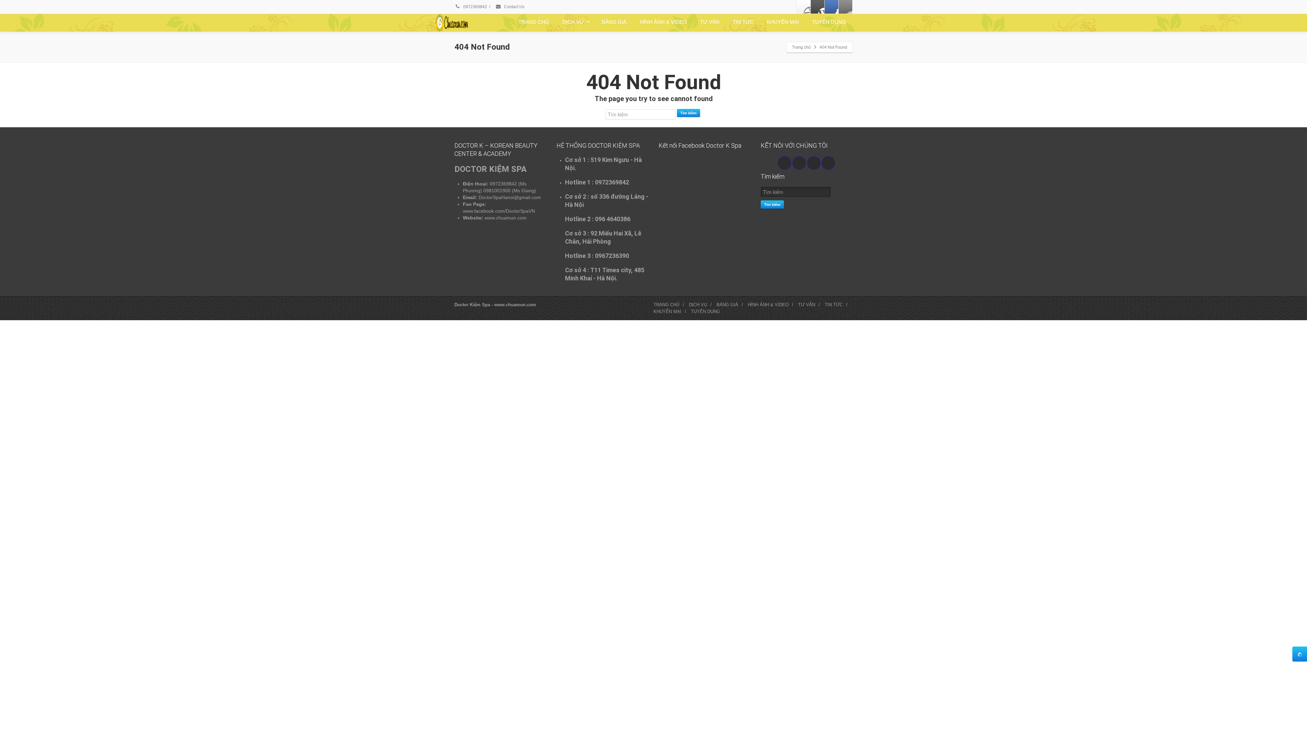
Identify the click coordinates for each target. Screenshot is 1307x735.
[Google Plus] (831, 7)
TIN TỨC (743, 22)
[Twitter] (817, 7)
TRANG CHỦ (533, 22)
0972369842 (474, 6)
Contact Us (514, 6)
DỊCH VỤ (572, 22)
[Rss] (845, 7)
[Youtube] (799, 163)
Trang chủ (801, 47)
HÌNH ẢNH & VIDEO (663, 22)
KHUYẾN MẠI (783, 22)
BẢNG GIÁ (614, 22)
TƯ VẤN (710, 22)
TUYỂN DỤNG (829, 22)
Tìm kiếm (688, 112)
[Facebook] (803, 7)
